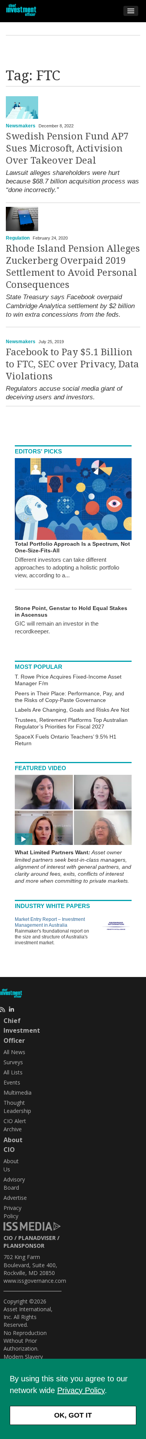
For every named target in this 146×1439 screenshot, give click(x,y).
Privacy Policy (81, 1390)
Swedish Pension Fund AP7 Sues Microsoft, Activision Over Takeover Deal (67, 148)
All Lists (13, 1072)
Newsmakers (20, 126)
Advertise (15, 1197)
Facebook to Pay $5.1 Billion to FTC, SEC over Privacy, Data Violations (72, 364)
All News (14, 1052)
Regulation (18, 238)
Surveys (13, 1062)
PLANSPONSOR (24, 1245)
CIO (8, 1237)
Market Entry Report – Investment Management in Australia (50, 922)
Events (12, 1082)
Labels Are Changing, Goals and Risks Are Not (72, 710)
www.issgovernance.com (35, 1280)
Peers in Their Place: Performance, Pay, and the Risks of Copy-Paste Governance (69, 696)
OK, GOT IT (73, 1415)
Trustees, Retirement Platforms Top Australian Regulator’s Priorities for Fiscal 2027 (71, 723)
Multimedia (18, 1092)
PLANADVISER (37, 1237)
